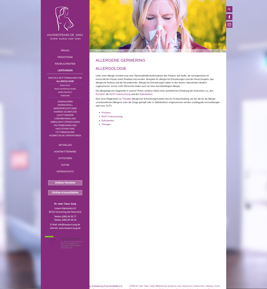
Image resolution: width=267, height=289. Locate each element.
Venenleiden (65, 101)
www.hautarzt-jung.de (70, 228)
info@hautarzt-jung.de (69, 224)
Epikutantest (65, 92)
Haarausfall (65, 105)
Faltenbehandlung (65, 125)
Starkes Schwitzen (65, 112)
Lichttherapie (65, 115)
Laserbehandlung (65, 118)
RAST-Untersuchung (65, 89)
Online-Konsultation (65, 192)
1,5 (52, 240)
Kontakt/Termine (65, 151)
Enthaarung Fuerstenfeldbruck (107, 286)
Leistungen (65, 70)
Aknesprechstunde (65, 108)
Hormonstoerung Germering (55, 286)
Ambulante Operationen (65, 122)
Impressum (187, 286)
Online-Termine (65, 182)
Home (98, 51)
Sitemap (209, 286)
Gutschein (65, 158)
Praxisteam (65, 57)
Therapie (65, 96)
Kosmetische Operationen (65, 135)
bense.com (175, 286)
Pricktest (65, 85)
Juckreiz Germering (80, 286)
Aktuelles (65, 145)
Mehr (77, 248)
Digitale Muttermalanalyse (65, 78)
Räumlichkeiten (65, 63)
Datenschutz (65, 171)
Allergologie (65, 81)
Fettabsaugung (65, 132)
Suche (65, 165)
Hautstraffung (65, 128)
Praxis (65, 50)
